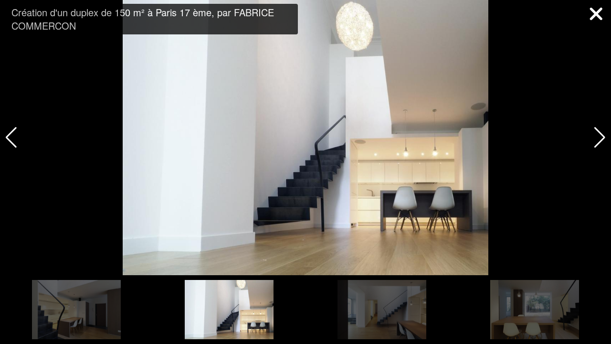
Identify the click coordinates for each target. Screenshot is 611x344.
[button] (599, 137)
